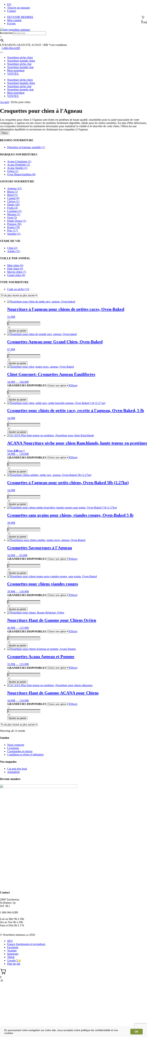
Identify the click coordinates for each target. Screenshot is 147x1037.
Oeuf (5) (12, 217)
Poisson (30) (14, 224)
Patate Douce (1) (16, 220)
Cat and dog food (17, 768)
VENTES (13, 73)
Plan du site (13, 963)
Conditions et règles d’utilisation (25, 754)
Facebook (12, 947)
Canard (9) (13, 198)
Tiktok (11, 957)
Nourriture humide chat (20, 67)
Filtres (4, 133)
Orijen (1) (12, 171)
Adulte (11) (13, 251)
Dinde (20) (13, 204)
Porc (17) (12, 230)
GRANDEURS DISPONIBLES (26, 385)
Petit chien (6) (15, 268)
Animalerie (13, 771)
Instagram (12, 953)
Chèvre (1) (13, 201)
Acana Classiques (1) (19, 161)
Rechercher (6, 33)
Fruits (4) (12, 207)
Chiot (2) (12, 247)
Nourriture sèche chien (20, 57)
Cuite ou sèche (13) (18, 289)
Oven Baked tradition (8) (21, 174)
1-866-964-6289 (10, 48)
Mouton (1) (13, 214)
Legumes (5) (14, 211)
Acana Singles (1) (17, 167)
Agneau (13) (14, 188)
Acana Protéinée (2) (18, 164)
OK (136, 1031)
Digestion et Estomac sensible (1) (26, 147)
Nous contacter (15, 744)
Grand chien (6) (16, 275)
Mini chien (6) (15, 265)
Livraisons (13, 748)
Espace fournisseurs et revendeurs (26, 944)
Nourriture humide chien (21, 60)
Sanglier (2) (13, 233)
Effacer (73, 385)
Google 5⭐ (14, 960)
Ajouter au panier (17, 330)
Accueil (4, 102)
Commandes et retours (19, 751)
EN (9, 4)
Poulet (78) (13, 227)
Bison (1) (12, 191)
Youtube (12, 950)
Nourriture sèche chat (19, 63)
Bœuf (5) (12, 194)
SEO (10, 940)
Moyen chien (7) (16, 271)
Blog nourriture (16, 70)
